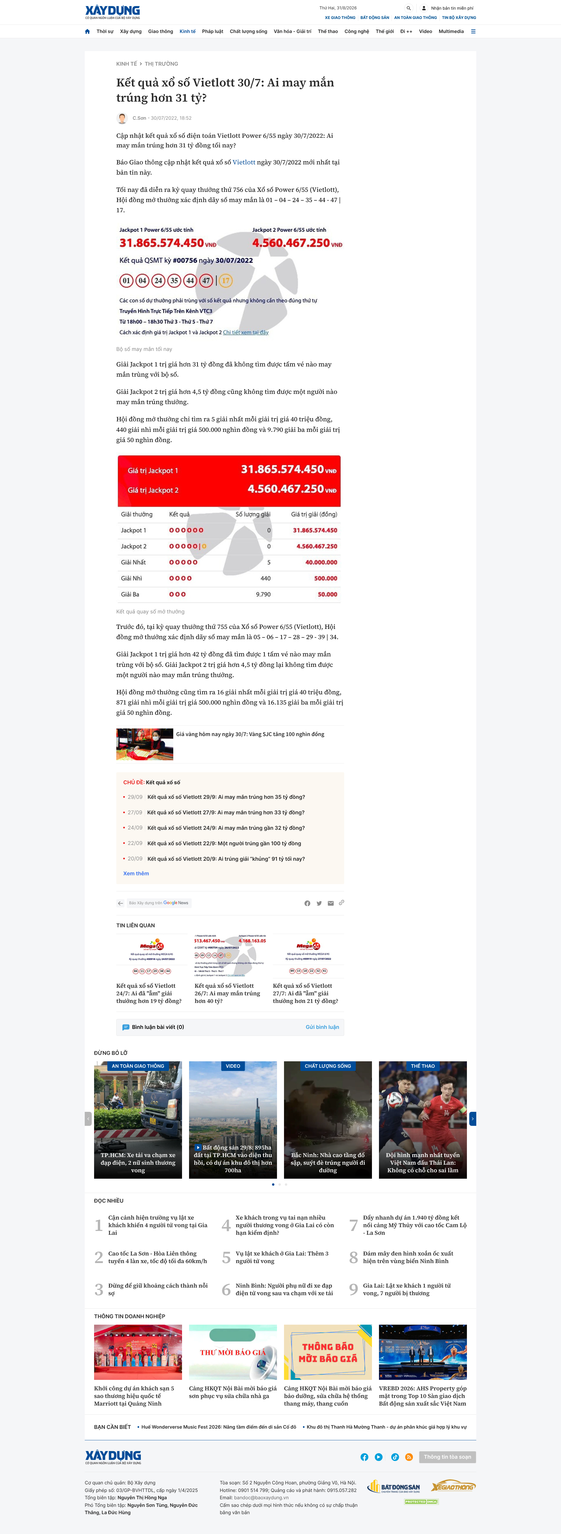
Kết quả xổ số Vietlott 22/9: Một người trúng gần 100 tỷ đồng (224, 844)
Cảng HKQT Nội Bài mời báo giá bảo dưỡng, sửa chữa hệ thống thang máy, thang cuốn (328, 1396)
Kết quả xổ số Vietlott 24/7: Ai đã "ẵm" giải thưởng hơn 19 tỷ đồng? (149, 993)
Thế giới (385, 31)
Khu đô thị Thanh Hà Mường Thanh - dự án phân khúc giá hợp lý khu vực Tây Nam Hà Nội (406, 1427)
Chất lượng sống (248, 31)
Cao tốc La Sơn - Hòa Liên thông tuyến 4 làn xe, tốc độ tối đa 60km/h (157, 1257)
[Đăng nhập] (424, 8)
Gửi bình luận (322, 1027)
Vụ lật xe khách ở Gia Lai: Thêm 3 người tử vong (282, 1257)
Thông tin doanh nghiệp (129, 1317)
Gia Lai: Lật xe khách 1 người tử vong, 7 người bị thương (407, 1289)
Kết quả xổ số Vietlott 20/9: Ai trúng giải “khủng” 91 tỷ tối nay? (226, 859)
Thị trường (161, 64)
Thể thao (328, 31)
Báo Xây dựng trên (145, 903)
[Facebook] (307, 903)
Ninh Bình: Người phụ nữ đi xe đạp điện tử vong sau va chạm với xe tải (284, 1289)
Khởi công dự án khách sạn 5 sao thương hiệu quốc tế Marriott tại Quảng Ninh (134, 1396)
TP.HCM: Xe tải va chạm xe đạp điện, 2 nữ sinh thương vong (138, 1162)
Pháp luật (212, 31)
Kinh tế (188, 31)
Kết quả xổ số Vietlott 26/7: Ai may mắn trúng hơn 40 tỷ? (227, 993)
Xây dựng (131, 31)
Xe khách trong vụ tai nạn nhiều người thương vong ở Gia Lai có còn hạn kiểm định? (285, 1225)
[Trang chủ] (87, 31)
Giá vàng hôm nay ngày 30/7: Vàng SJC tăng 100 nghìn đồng (250, 734)
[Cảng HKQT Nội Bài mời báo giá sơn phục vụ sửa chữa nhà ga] (233, 1352)
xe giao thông (340, 17)
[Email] (330, 903)
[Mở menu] (473, 31)
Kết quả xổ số (163, 783)
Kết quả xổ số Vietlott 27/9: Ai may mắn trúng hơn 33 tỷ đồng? (225, 813)
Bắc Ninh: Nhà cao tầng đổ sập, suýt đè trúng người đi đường (328, 1162)
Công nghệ (356, 31)
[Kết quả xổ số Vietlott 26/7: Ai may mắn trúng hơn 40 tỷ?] (230, 956)
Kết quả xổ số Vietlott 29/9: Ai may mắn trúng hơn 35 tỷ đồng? (226, 797)
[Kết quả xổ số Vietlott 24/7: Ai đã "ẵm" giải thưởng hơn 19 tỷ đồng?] (152, 956)
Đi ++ (407, 31)
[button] (273, 1184)
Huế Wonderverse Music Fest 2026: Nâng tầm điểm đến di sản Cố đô (218, 1427)
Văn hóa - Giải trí (292, 31)
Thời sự (104, 31)
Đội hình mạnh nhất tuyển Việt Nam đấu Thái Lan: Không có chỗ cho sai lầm (423, 1162)
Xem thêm (136, 874)
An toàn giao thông (415, 17)
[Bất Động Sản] (394, 1486)
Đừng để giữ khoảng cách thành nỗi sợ (158, 1289)
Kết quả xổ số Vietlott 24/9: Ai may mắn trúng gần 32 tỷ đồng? (226, 828)
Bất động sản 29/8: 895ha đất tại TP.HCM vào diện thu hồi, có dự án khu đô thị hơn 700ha (233, 1158)
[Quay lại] (120, 903)
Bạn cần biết (112, 1427)
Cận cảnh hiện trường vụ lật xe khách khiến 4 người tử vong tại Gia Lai (157, 1225)
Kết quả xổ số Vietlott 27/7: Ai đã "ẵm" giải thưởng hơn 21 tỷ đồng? (305, 993)
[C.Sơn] (122, 118)
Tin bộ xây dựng (459, 17)
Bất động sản (375, 17)
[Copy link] (341, 903)
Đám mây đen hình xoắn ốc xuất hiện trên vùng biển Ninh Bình (408, 1257)
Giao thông (160, 31)
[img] (230, 284)
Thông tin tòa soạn (447, 1457)
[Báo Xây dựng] (113, 12)
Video (425, 31)
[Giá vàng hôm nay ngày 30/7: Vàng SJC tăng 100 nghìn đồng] (144, 744)
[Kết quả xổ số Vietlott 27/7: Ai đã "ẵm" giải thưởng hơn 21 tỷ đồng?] (308, 956)
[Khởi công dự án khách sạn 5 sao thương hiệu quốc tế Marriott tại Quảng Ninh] (138, 1352)
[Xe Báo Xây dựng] (453, 1485)
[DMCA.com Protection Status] (421, 1502)
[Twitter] (319, 903)
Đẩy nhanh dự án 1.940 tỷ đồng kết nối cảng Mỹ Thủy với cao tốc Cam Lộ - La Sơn (415, 1225)
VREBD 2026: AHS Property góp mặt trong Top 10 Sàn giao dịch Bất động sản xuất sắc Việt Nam (423, 1396)
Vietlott (244, 162)
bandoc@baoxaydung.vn (261, 1497)
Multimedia (451, 31)
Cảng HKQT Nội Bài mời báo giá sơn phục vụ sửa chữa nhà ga (233, 1392)
